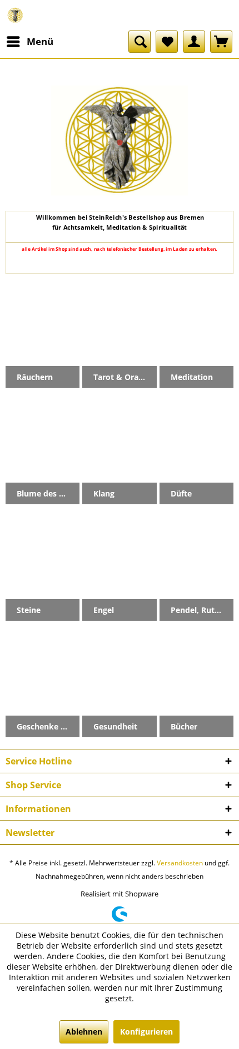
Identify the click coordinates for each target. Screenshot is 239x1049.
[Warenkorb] (221, 42)
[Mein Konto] (194, 42)
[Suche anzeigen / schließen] (139, 42)
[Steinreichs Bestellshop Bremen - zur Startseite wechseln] (15, 15)
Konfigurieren (146, 1031)
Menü (40, 41)
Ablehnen (84, 1031)
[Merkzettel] (167, 42)
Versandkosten (180, 863)
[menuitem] (29, 42)
